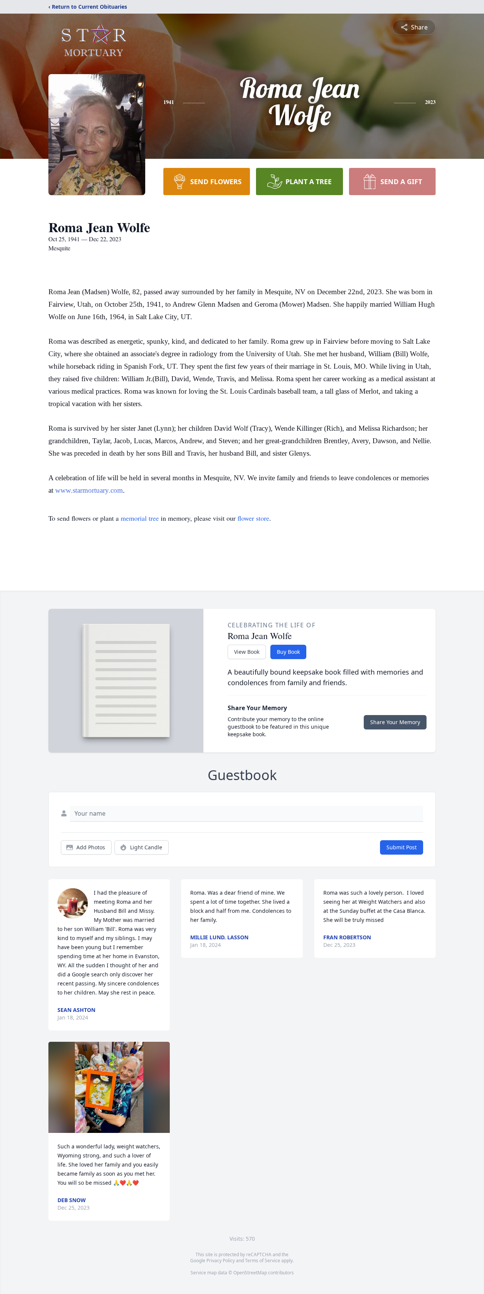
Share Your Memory (395, 722)
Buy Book (288, 651)
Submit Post (401, 847)
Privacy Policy (220, 1260)
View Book (246, 651)
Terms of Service (262, 1260)
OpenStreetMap (250, 1272)
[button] (109, 1087)
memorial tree (140, 518)
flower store (253, 518)
